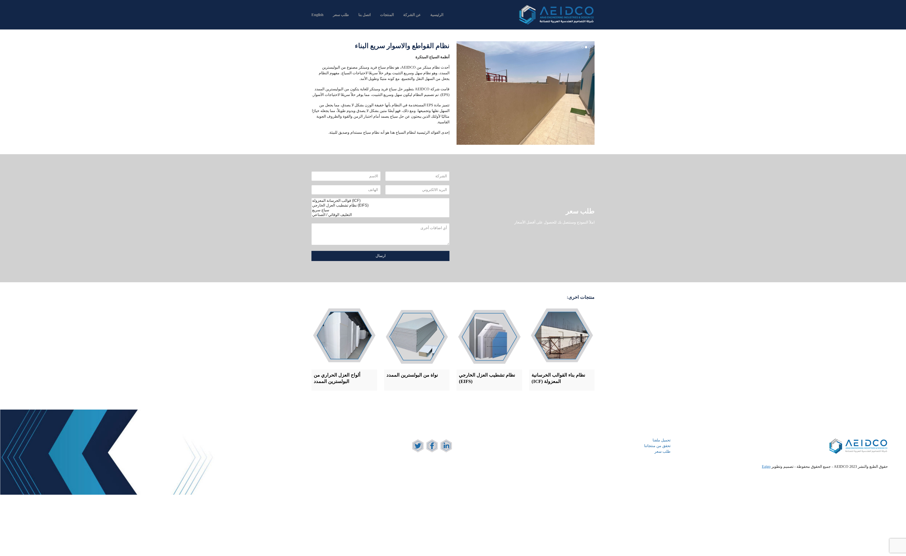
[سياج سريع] (380, 210)
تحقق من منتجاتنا (657, 446)
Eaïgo (766, 467)
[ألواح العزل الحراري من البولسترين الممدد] (344, 337)
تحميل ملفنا (662, 440)
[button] (461, 93)
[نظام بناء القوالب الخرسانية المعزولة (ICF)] (562, 337)
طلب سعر (662, 451)
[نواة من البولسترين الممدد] (417, 337)
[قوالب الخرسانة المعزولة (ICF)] (380, 200)
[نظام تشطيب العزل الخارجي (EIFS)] (380, 205)
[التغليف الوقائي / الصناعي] (380, 214)
